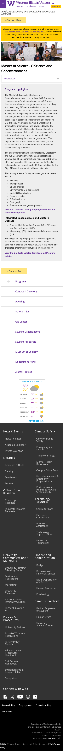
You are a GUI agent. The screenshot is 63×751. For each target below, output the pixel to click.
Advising (20, 301)
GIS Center (21, 321)
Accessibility (8, 705)
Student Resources (25, 341)
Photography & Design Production (15, 601)
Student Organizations (27, 331)
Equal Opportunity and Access (46, 581)
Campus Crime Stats (47, 470)
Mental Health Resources (44, 463)
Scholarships (22, 311)
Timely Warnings (45, 455)
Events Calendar (14, 450)
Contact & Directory (26, 291)
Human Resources (46, 588)
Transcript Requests (11, 501)
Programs (20, 281)
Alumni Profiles (23, 372)
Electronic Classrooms (42, 516)
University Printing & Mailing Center (15, 569)
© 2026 (3, 744)
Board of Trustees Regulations (15, 634)
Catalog (9, 471)
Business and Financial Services (45, 572)
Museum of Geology (26, 351)
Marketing (11, 584)
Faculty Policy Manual (12, 643)
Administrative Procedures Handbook (13, 653)
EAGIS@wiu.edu (54, 738)
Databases (11, 477)
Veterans (7, 711)
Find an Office (43, 617)
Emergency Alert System (45, 448)
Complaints (11, 678)
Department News (25, 361)
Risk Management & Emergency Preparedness (47, 479)
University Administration (44, 624)
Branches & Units (14, 465)
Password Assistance (42, 524)
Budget (40, 565)
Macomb (20, 6)
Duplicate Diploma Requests (15, 510)
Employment (25, 705)
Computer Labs (44, 509)
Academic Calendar (15, 444)
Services (9, 483)
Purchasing (42, 594)
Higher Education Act (14, 609)
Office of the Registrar (11, 491)
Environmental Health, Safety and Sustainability (46, 490)
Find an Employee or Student (46, 609)
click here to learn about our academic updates (25, 31)
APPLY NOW (56, 7)
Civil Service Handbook (11, 662)
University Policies (15, 627)
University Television (10, 592)
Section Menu (13, 20)
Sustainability (43, 705)
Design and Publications (11, 577)
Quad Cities (31, 6)
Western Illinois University (35, 3)
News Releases (13, 438)
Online (41, 6)
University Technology (42, 541)
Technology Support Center (44, 533)
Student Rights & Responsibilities (14, 671)
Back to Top (14, 271)
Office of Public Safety (44, 440)
